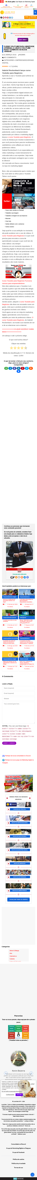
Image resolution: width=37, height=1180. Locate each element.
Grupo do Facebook (18, 1152)
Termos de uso (18, 1167)
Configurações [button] (10, 1095)
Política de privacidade (18, 1163)
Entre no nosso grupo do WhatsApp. (18, 7)
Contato (31, 6)
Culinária (12, 959)
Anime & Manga (14, 951)
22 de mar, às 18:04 (12, 604)
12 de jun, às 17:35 (12, 666)
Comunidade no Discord (18, 1144)
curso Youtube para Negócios (13, 236)
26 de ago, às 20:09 (12, 646)
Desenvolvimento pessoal (9, 617)
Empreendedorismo (25, 597)
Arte (11, 953)
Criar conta (33, 17)
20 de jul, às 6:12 (29, 604)
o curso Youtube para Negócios (19, 137)
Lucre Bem (16, 1101)
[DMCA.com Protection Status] (18, 1179)
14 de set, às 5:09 (29, 666)
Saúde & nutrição (24, 659)
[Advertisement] (18, 449)
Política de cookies (18, 1159)
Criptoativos (13, 956)
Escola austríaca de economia (10, 638)
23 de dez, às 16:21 (12, 625)
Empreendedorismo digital (9, 597)
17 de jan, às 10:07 (29, 625)
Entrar (26, 17)
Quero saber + (23, 40)
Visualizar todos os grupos (18, 899)
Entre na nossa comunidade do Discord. (6, 7)
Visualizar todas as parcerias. (18, 1040)
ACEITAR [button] (19, 1095)
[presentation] (6, 1073)
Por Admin (10, 607)
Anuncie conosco (26, 7)
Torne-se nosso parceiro (11, 1028)
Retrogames (23, 617)
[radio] (11, 348)
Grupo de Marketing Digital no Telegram (18, 1148)
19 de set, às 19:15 (29, 646)
